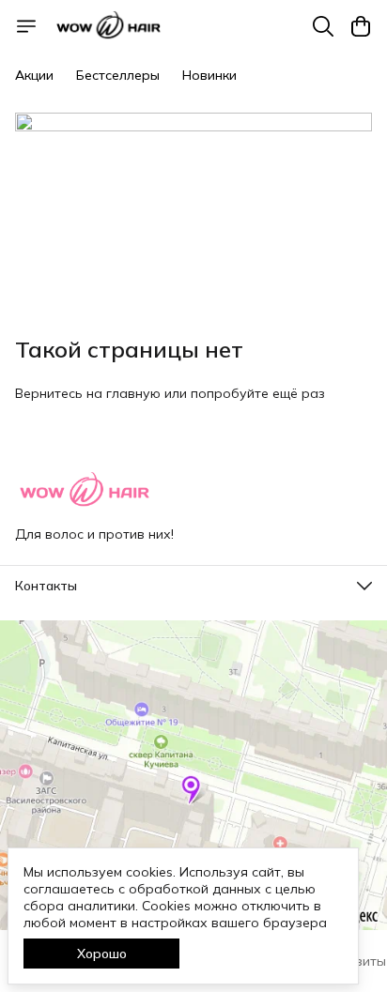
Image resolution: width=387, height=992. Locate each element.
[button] (193, 585)
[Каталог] (26, 26)
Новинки (209, 75)
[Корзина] (360, 26)
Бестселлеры (118, 75)
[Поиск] (323, 26)
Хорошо (102, 953)
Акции (34, 75)
